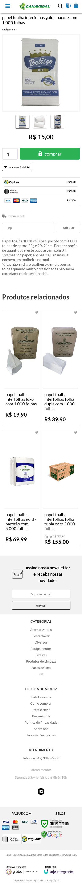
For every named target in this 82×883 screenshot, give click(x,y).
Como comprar (41, 703)
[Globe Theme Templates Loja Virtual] (21, 870)
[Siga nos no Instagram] (41, 791)
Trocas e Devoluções (41, 735)
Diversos (41, 642)
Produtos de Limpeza (41, 661)
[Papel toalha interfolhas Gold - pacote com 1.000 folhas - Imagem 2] (40, 122)
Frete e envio (41, 710)
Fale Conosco (41, 697)
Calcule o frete (17, 216)
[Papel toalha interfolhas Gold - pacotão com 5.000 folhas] (21, 488)
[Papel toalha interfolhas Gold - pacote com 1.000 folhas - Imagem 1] (22, 122)
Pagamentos (41, 716)
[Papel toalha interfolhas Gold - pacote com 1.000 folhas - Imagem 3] (57, 122)
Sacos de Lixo (41, 668)
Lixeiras (41, 655)
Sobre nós (41, 729)
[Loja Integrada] (58, 869)
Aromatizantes (41, 629)
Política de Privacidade (41, 722)
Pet (41, 674)
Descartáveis (41, 636)
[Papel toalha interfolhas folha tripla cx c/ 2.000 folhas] (60, 488)
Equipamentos (41, 649)
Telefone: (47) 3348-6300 (41, 758)
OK (68, 227)
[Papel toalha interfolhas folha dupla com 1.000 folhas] (60, 368)
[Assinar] (41, 605)
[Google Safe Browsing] (51, 834)
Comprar (53, 154)
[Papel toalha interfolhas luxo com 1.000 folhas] (21, 368)
